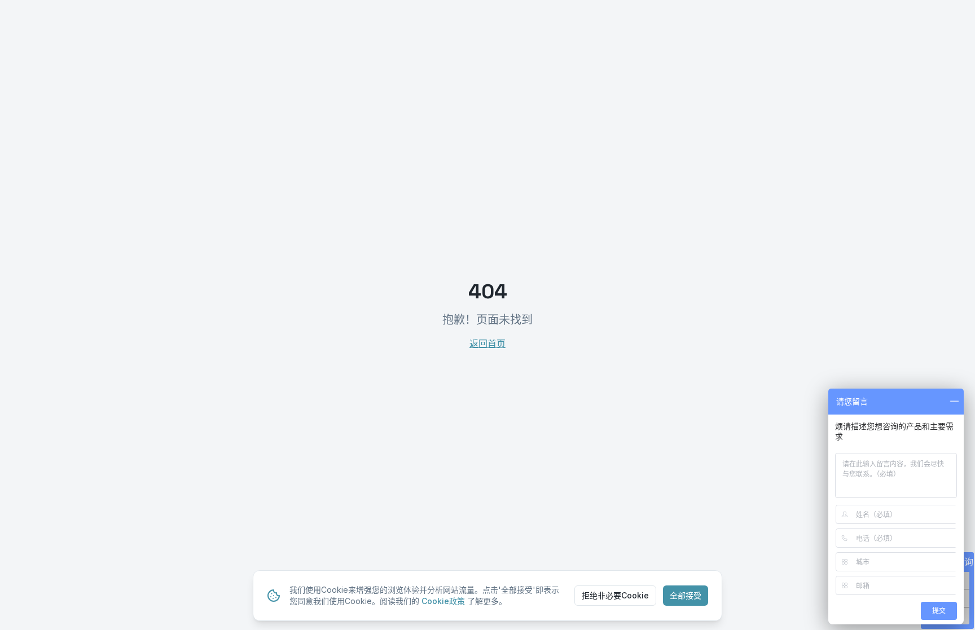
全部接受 (685, 595)
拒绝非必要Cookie (615, 595)
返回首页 (487, 343)
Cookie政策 (443, 601)
